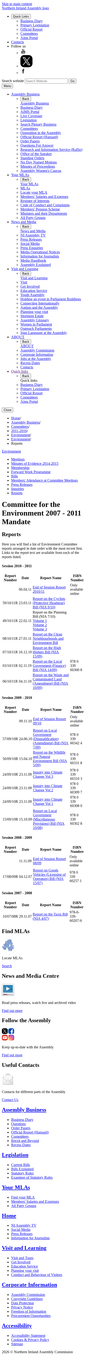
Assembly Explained (35, 265)
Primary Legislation (34, 25)
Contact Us (10, 1100)
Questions (18, 1124)
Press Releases (31, 239)
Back (25, 99)
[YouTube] (23, 53)
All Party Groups (32, 218)
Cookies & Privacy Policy (30, 1340)
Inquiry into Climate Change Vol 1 (47, 801)
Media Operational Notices (40, 252)
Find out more (12, 1011)
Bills (14, 476)
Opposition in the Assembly (40, 133)
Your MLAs (20, 175)
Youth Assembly (32, 295)
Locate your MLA (33, 192)
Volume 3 (40, 629)
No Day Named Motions (38, 162)
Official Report (31, 29)
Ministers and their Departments (43, 213)
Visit (23, 282)
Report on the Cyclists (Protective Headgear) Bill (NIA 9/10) (49, 603)
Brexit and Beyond (25, 1141)
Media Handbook (33, 260)
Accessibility (17, 1326)
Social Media (30, 244)
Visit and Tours (22, 1258)
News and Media (23, 222)
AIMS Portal (29, 112)
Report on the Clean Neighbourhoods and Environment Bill (48, 638)
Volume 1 (40, 621)
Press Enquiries (31, 248)
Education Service (33, 291)
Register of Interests (34, 201)
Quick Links (21, 16)
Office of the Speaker (36, 154)
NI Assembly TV (33, 235)
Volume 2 (40, 625)
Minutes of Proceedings (37, 166)
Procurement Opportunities (31, 1316)
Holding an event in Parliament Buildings (50, 299)
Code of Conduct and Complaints (45, 205)
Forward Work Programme (31, 472)
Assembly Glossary (34, 320)
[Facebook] (23, 73)
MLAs (25, 188)
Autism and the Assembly (39, 307)
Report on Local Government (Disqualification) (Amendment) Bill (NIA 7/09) (50, 738)
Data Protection (22, 1303)
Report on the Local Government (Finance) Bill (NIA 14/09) (49, 665)
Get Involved (30, 286)
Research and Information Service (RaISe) (51, 150)
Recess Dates (30, 363)
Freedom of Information (28, 1311)
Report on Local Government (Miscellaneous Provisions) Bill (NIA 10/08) (48, 819)
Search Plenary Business (38, 124)
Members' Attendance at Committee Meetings (44, 480)
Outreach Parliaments (36, 329)
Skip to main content (17, 4)
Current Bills (20, 1165)
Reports (17, 493)
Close (7, 410)
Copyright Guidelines (27, 1299)
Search (7, 966)
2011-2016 (19, 431)
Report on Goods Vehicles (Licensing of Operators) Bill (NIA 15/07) (49, 876)
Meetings (18, 459)
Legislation (28, 120)
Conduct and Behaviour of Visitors (36, 1275)
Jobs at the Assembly (35, 359)
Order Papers (30, 141)
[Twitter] (26, 66)
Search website (13, 81)
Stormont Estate (32, 316)
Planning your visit (34, 312)
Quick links (19, 371)
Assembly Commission (37, 350)
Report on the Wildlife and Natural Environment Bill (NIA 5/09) (50, 758)
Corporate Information (36, 354)
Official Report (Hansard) (39, 137)
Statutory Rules (22, 1173)
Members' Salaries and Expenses (44, 197)
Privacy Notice (22, 1307)
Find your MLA (23, 1197)
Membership (20, 468)
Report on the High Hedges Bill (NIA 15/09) (47, 652)
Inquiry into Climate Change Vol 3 (47, 774)
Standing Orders (32, 158)
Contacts (17, 42)
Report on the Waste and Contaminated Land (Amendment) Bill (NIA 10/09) (51, 681)
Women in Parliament (36, 324)
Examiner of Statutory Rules (32, 1177)
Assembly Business (25, 94)
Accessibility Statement (28, 1336)
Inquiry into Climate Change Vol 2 (47, 788)
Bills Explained (22, 1169)
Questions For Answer (36, 145)
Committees (29, 34)
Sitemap (17, 1344)
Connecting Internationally (39, 303)
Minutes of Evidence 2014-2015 (34, 463)
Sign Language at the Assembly (43, 333)
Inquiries (17, 489)
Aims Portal (29, 38)
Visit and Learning (24, 269)
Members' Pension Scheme (40, 209)
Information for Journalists (39, 256)
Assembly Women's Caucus (40, 171)
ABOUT (17, 337)
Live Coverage (31, 116)
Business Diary (31, 21)
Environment (20, 435)
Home (15, 418)
